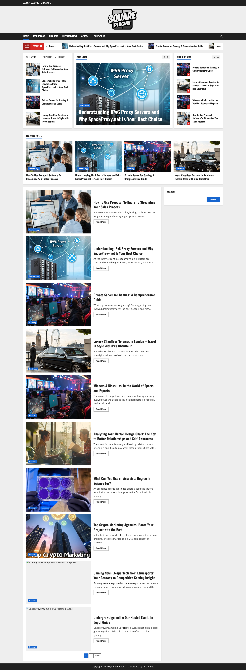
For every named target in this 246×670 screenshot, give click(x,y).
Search (171, 191)
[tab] (33, 57)
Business (53, 36)
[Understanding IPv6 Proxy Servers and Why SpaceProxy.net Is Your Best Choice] (123, 94)
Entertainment (69, 36)
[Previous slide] (164, 57)
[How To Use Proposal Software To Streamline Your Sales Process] (49, 156)
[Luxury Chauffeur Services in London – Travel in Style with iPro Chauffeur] (197, 156)
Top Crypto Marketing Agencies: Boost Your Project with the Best (58, 536)
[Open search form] (222, 36)
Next (97, 655)
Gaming (130, 168)
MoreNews (133, 666)
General (85, 36)
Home (26, 36)
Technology (39, 36)
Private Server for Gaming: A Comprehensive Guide (149, 46)
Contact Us (99, 36)
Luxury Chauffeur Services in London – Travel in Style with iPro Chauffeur (33, 119)
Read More (102, 222)
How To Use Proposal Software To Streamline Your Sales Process (33, 69)
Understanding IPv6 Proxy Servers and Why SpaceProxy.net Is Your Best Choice (76, 46)
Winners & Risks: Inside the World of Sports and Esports (183, 86)
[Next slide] (168, 57)
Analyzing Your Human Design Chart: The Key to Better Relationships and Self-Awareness (58, 443)
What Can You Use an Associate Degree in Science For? (58, 490)
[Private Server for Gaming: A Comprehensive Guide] (147, 156)
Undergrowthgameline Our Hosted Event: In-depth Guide (58, 629)
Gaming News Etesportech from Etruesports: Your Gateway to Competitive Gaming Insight (58, 582)
